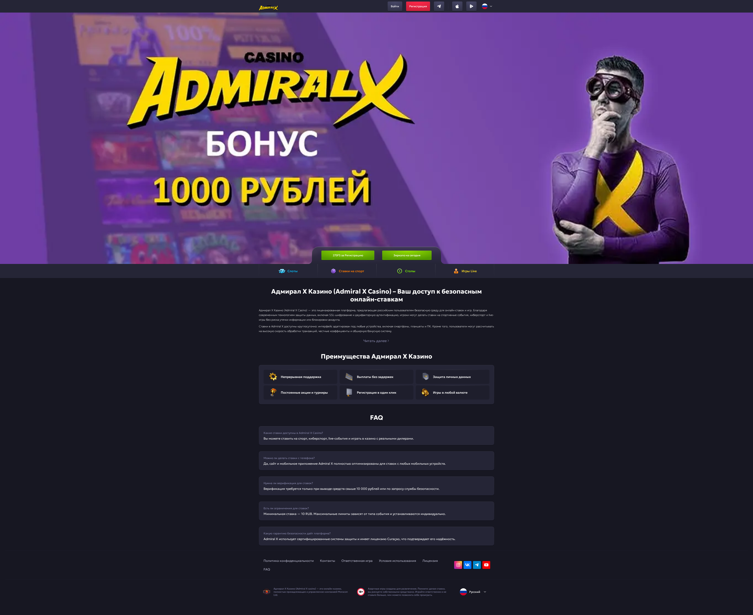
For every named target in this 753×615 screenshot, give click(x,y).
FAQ (267, 569)
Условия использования (397, 561)
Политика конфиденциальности (289, 561)
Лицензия (430, 561)
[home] (268, 6)
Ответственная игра (357, 561)
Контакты (327, 561)
